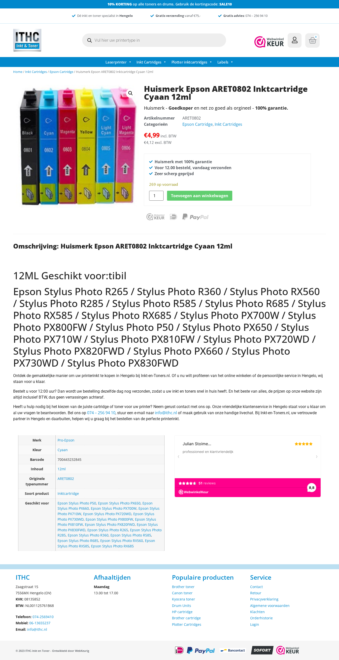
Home (17, 71)
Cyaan (63, 449)
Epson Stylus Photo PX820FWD (110, 524)
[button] (130, 93)
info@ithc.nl (166, 412)
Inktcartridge (68, 493)
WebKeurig (82, 651)
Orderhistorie (261, 618)
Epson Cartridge (61, 71)
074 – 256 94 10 (101, 412)
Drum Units (181, 605)
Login (254, 624)
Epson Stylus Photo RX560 (121, 540)
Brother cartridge (186, 618)
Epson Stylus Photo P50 (77, 503)
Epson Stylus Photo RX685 (112, 546)
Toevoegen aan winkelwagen (199, 195)
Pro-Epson (66, 440)
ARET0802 (66, 478)
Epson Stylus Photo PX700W (113, 508)
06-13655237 (39, 623)
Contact (256, 586)
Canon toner (182, 593)
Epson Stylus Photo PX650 (119, 503)
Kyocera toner (183, 599)
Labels (222, 62)
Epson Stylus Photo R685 (78, 540)
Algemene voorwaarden (270, 605)
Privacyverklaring (264, 599)
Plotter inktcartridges (189, 62)
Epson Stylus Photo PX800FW (109, 519)
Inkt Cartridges (148, 62)
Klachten (257, 611)
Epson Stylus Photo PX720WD (107, 513)
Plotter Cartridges (186, 624)
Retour (255, 593)
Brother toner (183, 586)
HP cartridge (182, 611)
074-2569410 (43, 616)
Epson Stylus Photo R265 (107, 530)
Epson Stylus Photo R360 (88, 535)
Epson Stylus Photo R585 (130, 535)
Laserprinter (115, 62)
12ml (62, 469)
